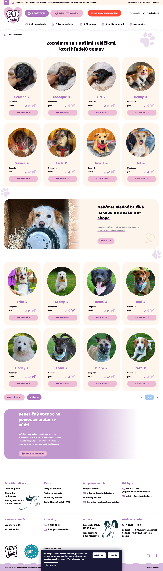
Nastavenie (51, 565)
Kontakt (156, 2)
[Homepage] (11, 551)
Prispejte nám (12, 529)
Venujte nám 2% (13, 525)
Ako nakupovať (13, 488)
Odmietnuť (99, 555)
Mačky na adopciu (53, 493)
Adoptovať (38, 13)
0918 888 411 (54, 525)
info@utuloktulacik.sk (59, 529)
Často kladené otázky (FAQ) (139, 2)
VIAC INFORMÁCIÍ (23, 112)
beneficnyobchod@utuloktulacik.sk (105, 502)
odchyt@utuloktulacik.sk (139, 496)
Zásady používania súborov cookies (14, 502)
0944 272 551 (132, 488)
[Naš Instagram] (148, 555)
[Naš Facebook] (156, 555)
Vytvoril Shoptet (153, 567)
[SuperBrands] (31, 551)
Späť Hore (34, 397)
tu (82, 559)
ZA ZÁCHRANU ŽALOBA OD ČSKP (104, 13)
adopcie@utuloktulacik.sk (100, 493)
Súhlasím (113, 555)
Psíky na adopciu (52, 488)
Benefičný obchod (53, 497)
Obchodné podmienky (10, 495)
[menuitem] (36, 24)
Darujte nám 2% (68, 13)
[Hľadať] (6, 2)
